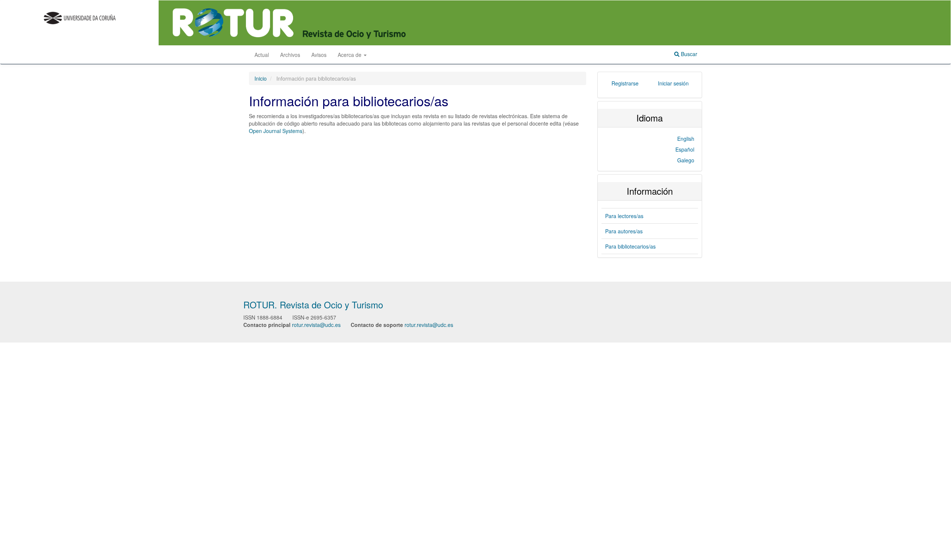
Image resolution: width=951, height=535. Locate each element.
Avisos (319, 54)
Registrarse (625, 83)
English (685, 138)
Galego (685, 160)
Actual (261, 54)
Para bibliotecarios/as (630, 246)
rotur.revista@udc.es (316, 324)
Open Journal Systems (275, 130)
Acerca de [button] (350, 54)
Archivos (290, 54)
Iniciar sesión (673, 83)
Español (684, 149)
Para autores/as (624, 231)
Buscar (688, 54)
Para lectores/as (624, 216)
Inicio (260, 78)
